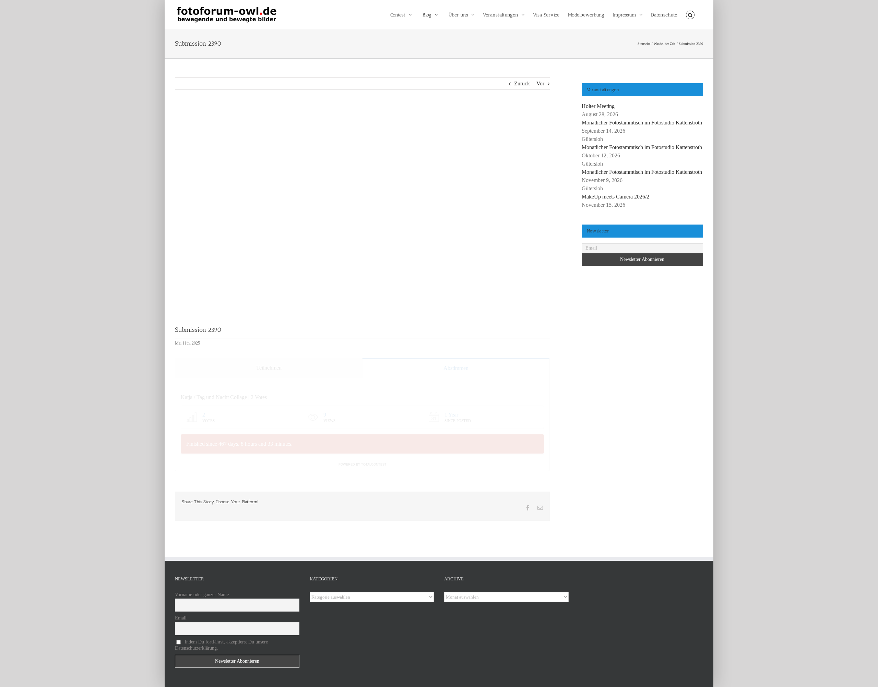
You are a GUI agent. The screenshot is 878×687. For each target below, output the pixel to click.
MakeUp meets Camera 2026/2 (615, 197)
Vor (540, 83)
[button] (690, 14)
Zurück (522, 83)
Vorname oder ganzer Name (202, 594)
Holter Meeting (598, 106)
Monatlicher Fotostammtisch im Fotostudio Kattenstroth (642, 122)
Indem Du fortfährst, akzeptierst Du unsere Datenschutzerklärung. (221, 645)
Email (181, 617)
